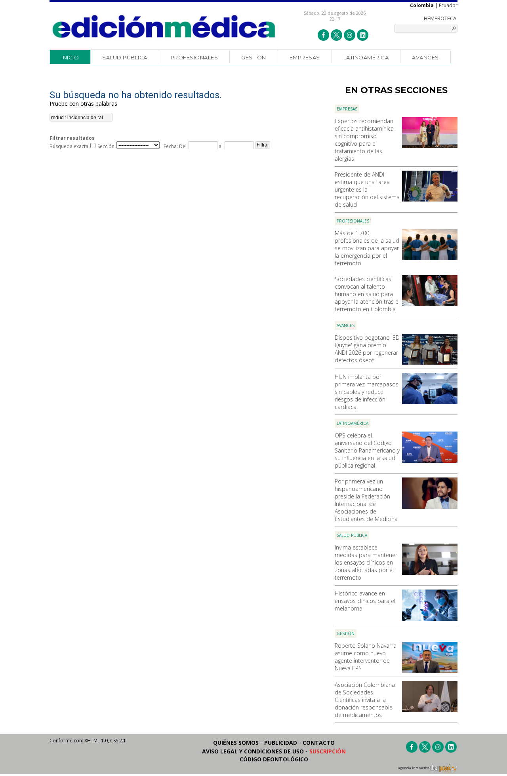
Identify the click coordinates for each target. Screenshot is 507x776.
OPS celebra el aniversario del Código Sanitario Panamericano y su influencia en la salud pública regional (367, 450)
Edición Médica (164, 26)
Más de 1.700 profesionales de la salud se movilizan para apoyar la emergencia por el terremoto (367, 248)
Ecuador (448, 5)
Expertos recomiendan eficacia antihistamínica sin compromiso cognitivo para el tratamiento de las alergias (364, 139)
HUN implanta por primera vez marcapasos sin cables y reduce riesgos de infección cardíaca (366, 392)
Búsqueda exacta (69, 146)
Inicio (70, 57)
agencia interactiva (414, 768)
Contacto (319, 742)
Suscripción (327, 751)
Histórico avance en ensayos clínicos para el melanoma (365, 601)
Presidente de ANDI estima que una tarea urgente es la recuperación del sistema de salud (367, 189)
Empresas (305, 57)
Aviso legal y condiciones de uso (253, 751)
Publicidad (280, 742)
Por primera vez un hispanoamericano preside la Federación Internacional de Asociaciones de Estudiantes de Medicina (366, 500)
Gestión (253, 57)
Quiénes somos (236, 742)
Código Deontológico (274, 759)
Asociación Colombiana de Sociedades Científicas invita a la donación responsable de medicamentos (365, 700)
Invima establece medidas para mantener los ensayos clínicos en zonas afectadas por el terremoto (366, 562)
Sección (105, 146)
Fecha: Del (175, 146)
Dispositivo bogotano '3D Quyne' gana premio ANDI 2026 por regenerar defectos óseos (367, 349)
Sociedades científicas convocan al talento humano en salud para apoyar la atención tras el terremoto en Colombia (367, 294)
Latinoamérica (366, 57)
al (220, 146)
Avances (425, 57)
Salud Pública (124, 57)
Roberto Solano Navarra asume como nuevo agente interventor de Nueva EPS (365, 657)
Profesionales (194, 57)
